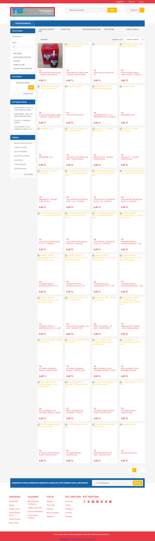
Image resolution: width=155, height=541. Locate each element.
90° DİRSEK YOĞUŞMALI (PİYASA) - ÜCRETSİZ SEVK (75, 369)
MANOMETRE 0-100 (46, 157)
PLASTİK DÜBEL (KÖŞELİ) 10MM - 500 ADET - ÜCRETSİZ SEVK (131, 74)
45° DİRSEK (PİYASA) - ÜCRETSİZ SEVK (74, 454)
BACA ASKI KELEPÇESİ (129, 453)
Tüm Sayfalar (28, 174)
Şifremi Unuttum (53, 513)
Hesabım (50, 501)
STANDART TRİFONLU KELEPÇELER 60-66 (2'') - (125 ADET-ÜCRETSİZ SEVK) (131, 243)
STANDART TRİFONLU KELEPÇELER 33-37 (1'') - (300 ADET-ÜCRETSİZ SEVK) (104, 286)
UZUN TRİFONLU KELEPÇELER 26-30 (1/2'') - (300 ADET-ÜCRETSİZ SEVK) (104, 243)
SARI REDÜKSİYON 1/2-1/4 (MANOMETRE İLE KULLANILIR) (105, 116)
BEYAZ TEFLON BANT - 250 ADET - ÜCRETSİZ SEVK (103, 327)
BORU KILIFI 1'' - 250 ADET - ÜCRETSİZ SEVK (130, 158)
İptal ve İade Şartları (35, 511)
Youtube (68, 513)
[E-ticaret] (77, 539)
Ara (31, 87)
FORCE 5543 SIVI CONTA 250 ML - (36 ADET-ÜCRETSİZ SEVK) (77, 74)
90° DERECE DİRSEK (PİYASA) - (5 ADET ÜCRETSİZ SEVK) (104, 412)
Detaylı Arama (28, 93)
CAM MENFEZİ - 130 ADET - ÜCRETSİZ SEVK (48, 200)
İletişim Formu (14, 509)
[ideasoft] (65, 539)
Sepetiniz (50, 516)
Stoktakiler (44, 39)
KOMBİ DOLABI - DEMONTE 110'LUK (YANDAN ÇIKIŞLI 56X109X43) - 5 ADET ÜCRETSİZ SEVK (132, 329)
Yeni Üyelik (51, 505)
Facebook (69, 501)
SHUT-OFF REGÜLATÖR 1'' (75, 115)
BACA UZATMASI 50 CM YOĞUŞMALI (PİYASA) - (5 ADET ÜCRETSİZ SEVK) (50, 412)
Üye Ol (141, 2)
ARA (112, 10)
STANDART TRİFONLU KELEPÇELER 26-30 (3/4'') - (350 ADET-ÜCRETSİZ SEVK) (132, 286)
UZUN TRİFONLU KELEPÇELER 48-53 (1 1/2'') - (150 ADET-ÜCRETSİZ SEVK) (76, 201)
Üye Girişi (50, 509)
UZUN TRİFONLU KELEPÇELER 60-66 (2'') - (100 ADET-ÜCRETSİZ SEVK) (131, 201)
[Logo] (32, 12)
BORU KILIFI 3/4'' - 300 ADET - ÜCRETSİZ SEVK (104, 158)
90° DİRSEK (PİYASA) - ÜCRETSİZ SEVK (128, 412)
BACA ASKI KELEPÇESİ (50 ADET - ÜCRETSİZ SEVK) (103, 454)
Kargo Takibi (13, 523)
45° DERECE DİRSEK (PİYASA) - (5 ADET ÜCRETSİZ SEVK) (49, 454)
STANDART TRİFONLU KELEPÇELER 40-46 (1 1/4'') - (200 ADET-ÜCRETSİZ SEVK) (76, 286)
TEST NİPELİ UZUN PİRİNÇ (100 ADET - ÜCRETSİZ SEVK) (77, 158)
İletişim (12, 505)
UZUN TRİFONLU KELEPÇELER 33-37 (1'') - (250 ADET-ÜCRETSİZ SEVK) (49, 243)
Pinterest (68, 516)
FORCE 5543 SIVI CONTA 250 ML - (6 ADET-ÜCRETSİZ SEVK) (50, 74)
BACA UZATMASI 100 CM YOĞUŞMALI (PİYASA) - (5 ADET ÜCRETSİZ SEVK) (105, 370)
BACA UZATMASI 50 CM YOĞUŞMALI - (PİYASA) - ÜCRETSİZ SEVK (74, 412)
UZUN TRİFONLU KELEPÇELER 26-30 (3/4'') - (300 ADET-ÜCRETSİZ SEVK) (76, 243)
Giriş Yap (131, 2)
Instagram (69, 509)
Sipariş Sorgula (15, 519)
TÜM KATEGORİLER (23, 23)
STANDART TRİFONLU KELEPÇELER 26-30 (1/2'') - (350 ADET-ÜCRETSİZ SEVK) (50, 328)
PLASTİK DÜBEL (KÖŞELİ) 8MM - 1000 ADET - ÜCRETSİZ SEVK (50, 116)
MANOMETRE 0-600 (128, 115)
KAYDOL (137, 483)
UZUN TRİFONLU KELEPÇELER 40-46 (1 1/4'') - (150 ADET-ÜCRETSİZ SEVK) (104, 201)
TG (40, 71)
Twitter (68, 505)
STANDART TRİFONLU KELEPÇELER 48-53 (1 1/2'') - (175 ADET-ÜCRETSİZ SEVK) (48, 286)
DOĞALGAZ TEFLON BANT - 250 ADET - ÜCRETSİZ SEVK (77, 327)
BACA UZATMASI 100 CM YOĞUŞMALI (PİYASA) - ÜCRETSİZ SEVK (130, 370)
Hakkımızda (13, 501)
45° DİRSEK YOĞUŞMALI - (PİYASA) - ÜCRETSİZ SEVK (48, 369)
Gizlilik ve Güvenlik (35, 508)
